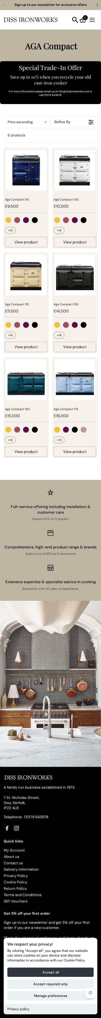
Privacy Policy (16, 875)
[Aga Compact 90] (26, 170)
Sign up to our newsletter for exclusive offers (50, 5)
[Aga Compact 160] (26, 379)
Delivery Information (21, 869)
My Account (14, 850)
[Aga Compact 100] (74, 170)
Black (34, 220)
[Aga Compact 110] (26, 274)
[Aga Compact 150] (74, 274)
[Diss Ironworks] (31, 19)
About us (11, 856)
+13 (59, 440)
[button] (75, 20)
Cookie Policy (15, 882)
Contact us (13, 863)
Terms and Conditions (23, 894)
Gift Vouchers (16, 901)
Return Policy (15, 888)
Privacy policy (18, 1009)
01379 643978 (36, 817)
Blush (83, 429)
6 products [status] (16, 135)
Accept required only (50, 984)
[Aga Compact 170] (74, 379)
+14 (10, 230)
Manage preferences (50, 996)
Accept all (50, 972)
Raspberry (17, 220)
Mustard (8, 220)
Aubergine (26, 220)
